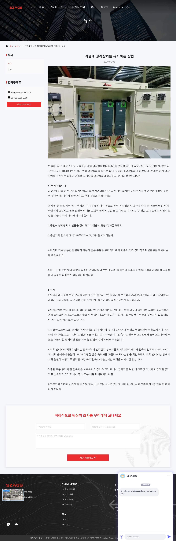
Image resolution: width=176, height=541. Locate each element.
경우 (10, 69)
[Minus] (169, 476)
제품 (41, 7)
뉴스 (17, 46)
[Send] (169, 537)
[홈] (16, 7)
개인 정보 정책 (36, 538)
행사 (92, 7)
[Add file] (121, 537)
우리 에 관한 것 (58, 7)
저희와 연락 (78, 7)
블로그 (104, 7)
